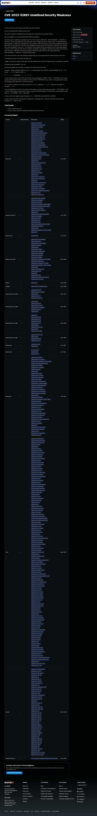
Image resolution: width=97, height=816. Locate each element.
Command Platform (9, 789)
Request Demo (90, 2)
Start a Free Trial (9, 800)
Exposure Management (10, 790)
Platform (31, 2)
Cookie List (36, 811)
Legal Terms (12, 811)
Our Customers (27, 793)
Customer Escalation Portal (66, 799)
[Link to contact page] (81, 3)
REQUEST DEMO (9, 20)
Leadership (26, 788)
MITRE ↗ (75, 56)
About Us (25, 786)
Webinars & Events (46, 791)
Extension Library (63, 793)
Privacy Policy (19, 811)
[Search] (78, 3)
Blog (42, 786)
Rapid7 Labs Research (47, 793)
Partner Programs (27, 796)
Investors (25, 799)
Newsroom (26, 791)
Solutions (7, 794)
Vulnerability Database (47, 796)
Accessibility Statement (45, 811)
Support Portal (63, 788)
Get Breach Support (9, 803)
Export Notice (26, 811)
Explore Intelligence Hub (14, 772)
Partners (50, 2)
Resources (44, 2)
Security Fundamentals (47, 799)
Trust (32, 811)
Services (37, 2)
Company (56, 2)
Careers (25, 801)
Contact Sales (8, 805)
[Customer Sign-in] (84, 3)
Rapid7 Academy (63, 796)
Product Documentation (65, 791)
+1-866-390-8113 (81, 785)
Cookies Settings (55, 811)
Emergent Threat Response (48, 788)
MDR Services (8, 792)
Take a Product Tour (10, 802)
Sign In (61, 786)
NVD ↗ (74, 58)
